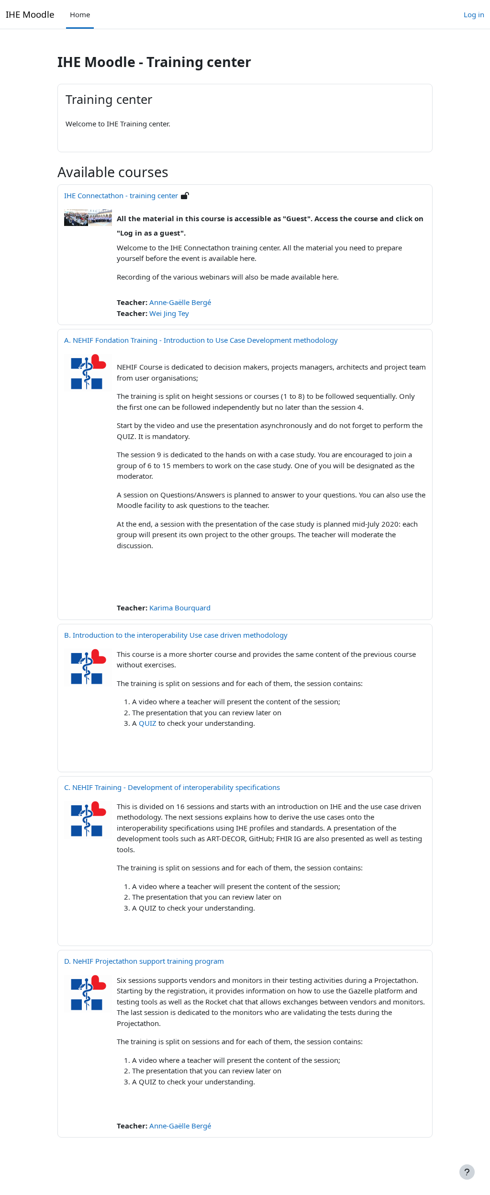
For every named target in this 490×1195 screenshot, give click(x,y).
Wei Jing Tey (169, 313)
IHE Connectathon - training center (121, 195)
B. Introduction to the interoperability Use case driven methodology (176, 635)
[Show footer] (467, 1172)
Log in (474, 14)
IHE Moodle (30, 14)
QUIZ (147, 723)
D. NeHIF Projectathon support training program (144, 961)
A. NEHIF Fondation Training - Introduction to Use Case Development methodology (201, 340)
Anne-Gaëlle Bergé (180, 302)
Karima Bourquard (180, 607)
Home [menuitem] (80, 14)
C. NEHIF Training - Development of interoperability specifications (172, 787)
